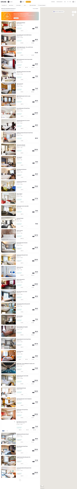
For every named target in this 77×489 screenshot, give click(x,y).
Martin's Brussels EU (20, 283)
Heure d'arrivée (11, 5)
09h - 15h (22, 91)
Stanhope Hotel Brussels (20, 185)
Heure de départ (18, 5)
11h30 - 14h (32, 275)
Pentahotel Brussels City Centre (20, 124)
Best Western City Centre (20, 426)
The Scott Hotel (20, 88)
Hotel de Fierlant (20, 222)
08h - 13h (22, 55)
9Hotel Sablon (20, 198)
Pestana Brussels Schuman (20, 247)
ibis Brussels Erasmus (20, 27)
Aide (65, 1)
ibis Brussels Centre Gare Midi (20, 210)
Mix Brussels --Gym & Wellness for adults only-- (20, 367)
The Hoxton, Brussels (20, 149)
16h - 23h (34, 429)
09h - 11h (20, 359)
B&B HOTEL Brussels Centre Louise (20, 100)
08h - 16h (20, 67)
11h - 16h (22, 140)
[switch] (33, 5)
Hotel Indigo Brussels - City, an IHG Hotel (20, 51)
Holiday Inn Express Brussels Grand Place (20, 137)
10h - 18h (22, 79)
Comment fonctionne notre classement (7, 10)
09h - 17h (33, 67)
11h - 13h (33, 359)
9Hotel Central (20, 234)
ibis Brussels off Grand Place (20, 413)
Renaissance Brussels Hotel (20, 259)
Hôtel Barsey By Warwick (20, 173)
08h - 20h (22, 383)
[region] (58, 248)
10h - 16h (22, 322)
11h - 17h (22, 177)
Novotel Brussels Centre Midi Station (20, 39)
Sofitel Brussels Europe (20, 391)
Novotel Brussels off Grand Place (20, 112)
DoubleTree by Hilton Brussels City (20, 461)
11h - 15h (33, 287)
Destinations (53, 1)
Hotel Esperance (20, 355)
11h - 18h (22, 394)
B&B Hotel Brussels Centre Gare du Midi (20, 63)
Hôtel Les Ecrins (20, 271)
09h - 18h (33, 55)
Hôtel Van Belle (20, 320)
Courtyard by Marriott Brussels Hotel (20, 472)
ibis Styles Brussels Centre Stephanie (20, 402)
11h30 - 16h (21, 275)
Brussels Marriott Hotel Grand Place (20, 343)
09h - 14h (33, 91)
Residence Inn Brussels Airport (20, 438)
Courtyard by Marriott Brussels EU (20, 308)
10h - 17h (22, 30)
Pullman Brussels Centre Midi (20, 380)
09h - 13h (26, 67)
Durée (25, 5)
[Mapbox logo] (42, 488)
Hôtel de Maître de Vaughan (20, 331)
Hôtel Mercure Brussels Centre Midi (20, 75)
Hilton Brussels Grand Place (20, 450)
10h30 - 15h (22, 201)
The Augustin (20, 161)
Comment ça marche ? (60, 1)
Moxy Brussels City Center (20, 296)
